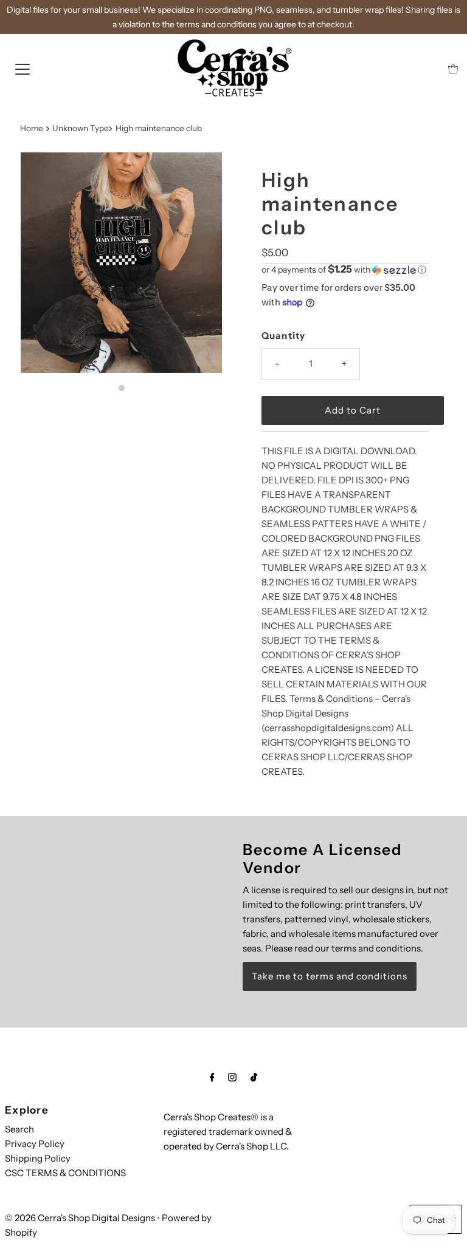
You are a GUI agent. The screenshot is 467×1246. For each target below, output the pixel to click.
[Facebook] (212, 1077)
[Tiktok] (254, 1077)
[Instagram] (232, 1077)
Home (31, 128)
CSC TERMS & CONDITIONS (65, 1173)
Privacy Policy (34, 1143)
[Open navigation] (22, 68)
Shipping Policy (38, 1158)
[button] (345, 270)
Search (19, 1129)
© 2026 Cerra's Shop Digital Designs (80, 1218)
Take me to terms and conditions (329, 976)
